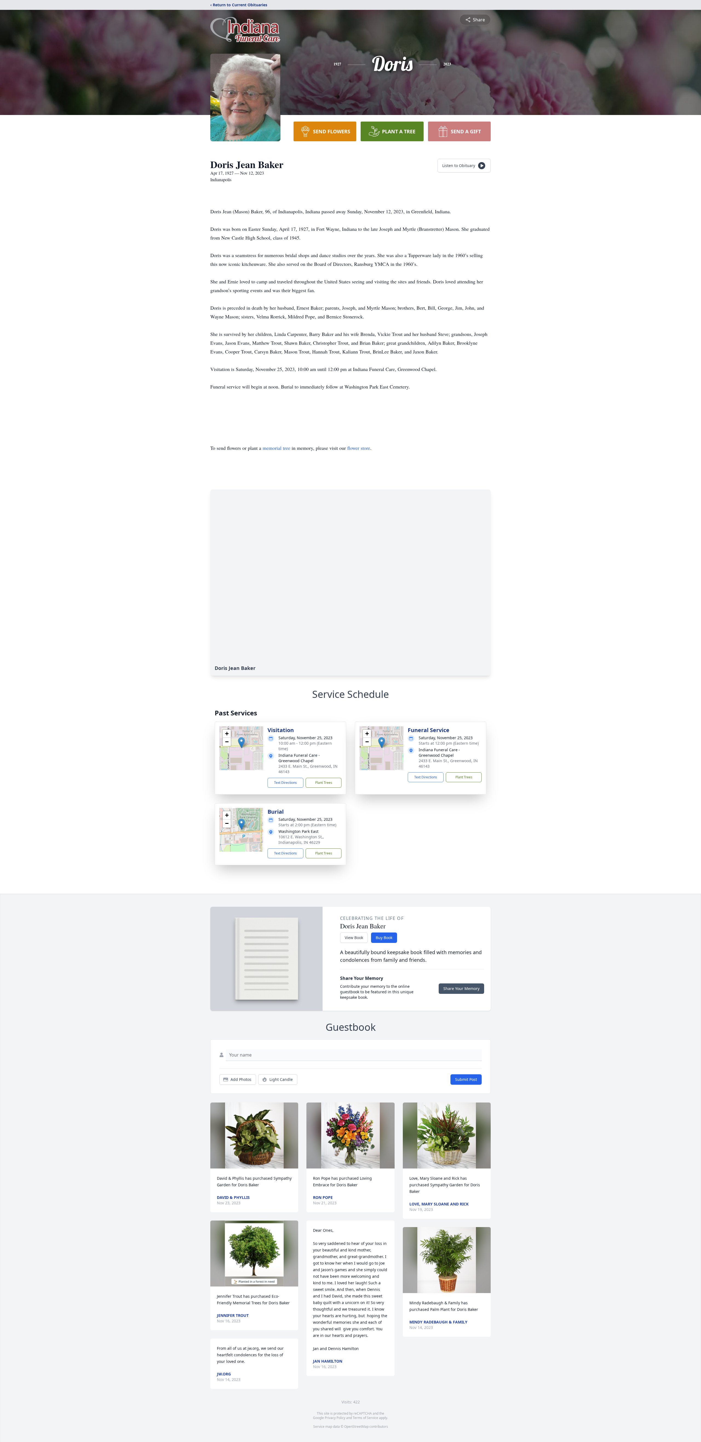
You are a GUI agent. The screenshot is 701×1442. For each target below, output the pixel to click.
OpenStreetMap (356, 1426)
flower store (358, 448)
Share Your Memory (461, 988)
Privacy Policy (335, 1417)
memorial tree (276, 448)
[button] (241, 742)
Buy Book (384, 937)
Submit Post (466, 1079)
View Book (354, 937)
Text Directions (285, 782)
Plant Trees (323, 782)
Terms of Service (365, 1417)
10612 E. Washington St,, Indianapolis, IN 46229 (301, 839)
